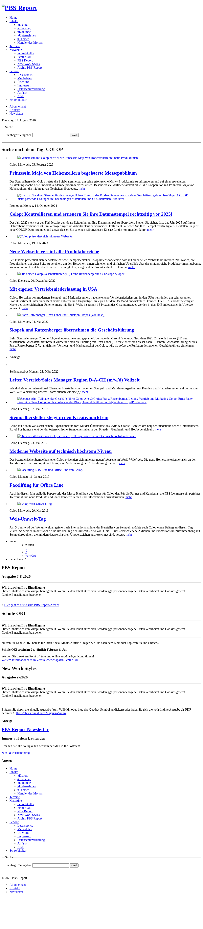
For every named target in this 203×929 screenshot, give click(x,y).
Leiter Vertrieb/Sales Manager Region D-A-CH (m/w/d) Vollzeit (75, 379)
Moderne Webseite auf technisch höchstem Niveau (61, 451)
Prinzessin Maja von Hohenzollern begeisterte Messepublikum (73, 173)
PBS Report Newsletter (25, 729)
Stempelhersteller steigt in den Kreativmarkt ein (59, 417)
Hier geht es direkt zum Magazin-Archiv (41, 713)
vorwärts (30, 555)
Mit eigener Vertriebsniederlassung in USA (53, 289)
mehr (82, 188)
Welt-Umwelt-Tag (28, 519)
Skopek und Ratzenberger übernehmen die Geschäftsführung (72, 329)
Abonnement (18, 106)
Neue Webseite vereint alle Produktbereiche (54, 251)
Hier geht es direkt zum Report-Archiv (31, 605)
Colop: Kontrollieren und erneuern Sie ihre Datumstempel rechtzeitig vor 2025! (91, 214)
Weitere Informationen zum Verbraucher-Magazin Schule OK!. (41, 660)
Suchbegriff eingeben (18, 135)
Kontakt (15, 110)
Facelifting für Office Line (36, 485)
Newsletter (16, 113)
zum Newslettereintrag (16, 752)
